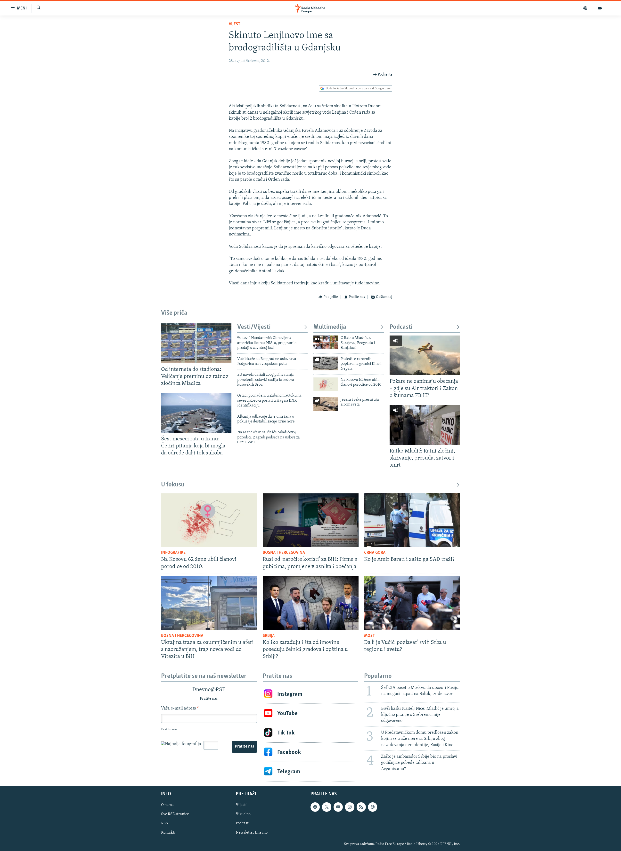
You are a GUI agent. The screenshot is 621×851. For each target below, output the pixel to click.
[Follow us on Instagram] (349, 807)
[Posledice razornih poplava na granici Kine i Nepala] (325, 363)
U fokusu (172, 485)
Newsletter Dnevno (252, 833)
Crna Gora (374, 553)
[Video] (600, 8)
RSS (164, 824)
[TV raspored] (372, 807)
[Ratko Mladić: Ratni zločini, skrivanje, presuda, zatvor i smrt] (425, 425)
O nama (167, 805)
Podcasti (401, 327)
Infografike (173, 553)
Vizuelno (243, 814)
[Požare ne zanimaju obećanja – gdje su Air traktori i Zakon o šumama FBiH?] (425, 355)
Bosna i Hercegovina (284, 553)
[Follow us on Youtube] (338, 807)
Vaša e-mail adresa (180, 708)
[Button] (382, 74)
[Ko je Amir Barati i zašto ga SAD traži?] (412, 520)
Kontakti (168, 833)
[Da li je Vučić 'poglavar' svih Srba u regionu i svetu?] (412, 603)
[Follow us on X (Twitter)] (326, 807)
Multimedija (329, 327)
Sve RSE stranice (175, 814)
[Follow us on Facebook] (315, 807)
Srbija (269, 636)
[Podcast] (585, 8)
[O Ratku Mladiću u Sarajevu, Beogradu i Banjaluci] (325, 342)
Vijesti (235, 24)
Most (369, 636)
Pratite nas (244, 746)
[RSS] (361, 807)
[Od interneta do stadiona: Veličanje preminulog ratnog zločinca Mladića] (196, 343)
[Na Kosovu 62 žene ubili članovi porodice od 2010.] (325, 384)
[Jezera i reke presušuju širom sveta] (325, 404)
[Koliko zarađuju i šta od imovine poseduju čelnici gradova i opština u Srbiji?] (311, 603)
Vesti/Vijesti (254, 327)
